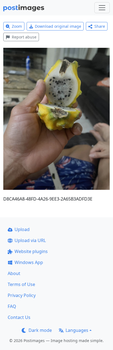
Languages (77, 330)
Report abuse (24, 37)
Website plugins (31, 251)
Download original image (58, 26)
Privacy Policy (22, 295)
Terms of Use (21, 284)
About (14, 273)
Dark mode (40, 330)
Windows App (29, 262)
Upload (22, 229)
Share (99, 26)
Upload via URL (30, 240)
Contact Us (19, 317)
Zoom (17, 26)
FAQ (12, 306)
